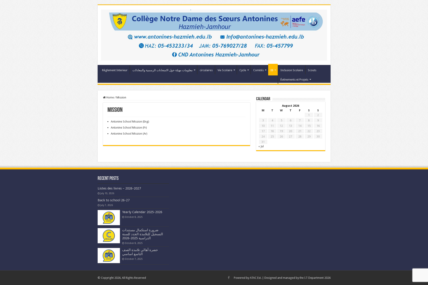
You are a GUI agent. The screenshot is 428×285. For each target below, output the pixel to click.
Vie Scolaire (225, 70)
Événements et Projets (294, 79)
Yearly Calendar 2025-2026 (142, 212)
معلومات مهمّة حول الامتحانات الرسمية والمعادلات (162, 70)
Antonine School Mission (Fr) (129, 127)
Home (110, 97)
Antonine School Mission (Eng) (130, 121)
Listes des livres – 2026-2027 (119, 188)
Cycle (242, 70)
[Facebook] (228, 277)
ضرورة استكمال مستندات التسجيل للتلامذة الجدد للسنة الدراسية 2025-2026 (142, 234)
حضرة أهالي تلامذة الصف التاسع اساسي (140, 252)
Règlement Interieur (115, 70)
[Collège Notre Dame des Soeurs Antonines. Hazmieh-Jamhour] (214, 34)
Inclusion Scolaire (291, 70)
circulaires (206, 70)
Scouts (312, 70)
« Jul (261, 146)
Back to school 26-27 (114, 200)
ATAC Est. (255, 277)
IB (271, 70)
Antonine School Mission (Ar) (129, 133)
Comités (258, 70)
